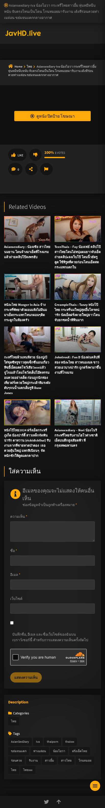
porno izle (17, 2)
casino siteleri (90, 13)
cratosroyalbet (11, 45)
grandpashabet (11, 50)
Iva (38, 741)
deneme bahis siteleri (61, 13)
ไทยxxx (27, 770)
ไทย (13, 721)
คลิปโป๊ (14, 130)
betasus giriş (9, 40)
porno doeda (36, 2)
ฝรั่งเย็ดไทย (79, 751)
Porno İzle (62, 295)
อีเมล (15, 574)
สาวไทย (66, 760)
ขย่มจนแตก (19, 751)
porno (4, 2)
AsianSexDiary (20, 741)
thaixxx (69, 741)
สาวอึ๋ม (49, 760)
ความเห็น (18, 516)
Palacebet (88, 2)
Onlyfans (15, 69)
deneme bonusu (73, 24)
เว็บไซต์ (16, 598)
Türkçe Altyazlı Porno (35, 56)
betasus (28, 40)
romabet (74, 45)
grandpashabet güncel (43, 50)
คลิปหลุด (16, 94)
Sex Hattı (11, 56)
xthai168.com (46, 171)
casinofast (7, 8)
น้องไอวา (59, 751)
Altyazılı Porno (17, 295)
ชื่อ (13, 550)
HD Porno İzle (41, 295)
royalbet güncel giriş (62, 2)
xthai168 (90, 295)
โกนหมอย (84, 760)
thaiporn (52, 741)
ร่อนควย (16, 760)
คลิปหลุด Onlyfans (24, 106)
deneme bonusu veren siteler (56, 8)
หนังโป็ (14, 143)
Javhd (77, 295)
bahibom (25, 8)
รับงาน (33, 760)
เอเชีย (13, 155)
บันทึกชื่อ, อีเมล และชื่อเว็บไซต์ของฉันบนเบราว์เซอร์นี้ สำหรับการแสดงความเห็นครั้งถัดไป (50, 637)
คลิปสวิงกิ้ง (18, 81)
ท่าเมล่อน (39, 751)
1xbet (91, 34)
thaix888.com (83, 241)
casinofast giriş (54, 45)
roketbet (90, 45)
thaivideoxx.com (75, 209)
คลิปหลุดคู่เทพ (21, 118)
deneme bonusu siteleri (18, 18)
